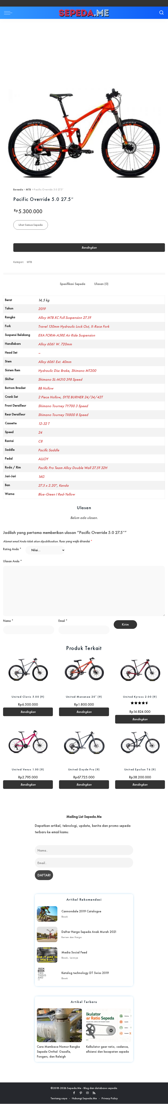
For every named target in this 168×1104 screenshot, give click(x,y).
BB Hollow (45, 388)
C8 (40, 441)
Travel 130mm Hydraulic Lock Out (63, 326)
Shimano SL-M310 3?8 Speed (60, 379)
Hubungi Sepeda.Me (84, 1098)
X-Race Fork (100, 326)
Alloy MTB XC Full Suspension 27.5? (64, 317)
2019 (41, 308)
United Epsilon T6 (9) (140, 769)
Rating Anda (12, 549)
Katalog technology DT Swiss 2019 (85, 973)
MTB (28, 189)
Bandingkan (89, 247)
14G (41, 476)
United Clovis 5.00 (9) (28, 696)
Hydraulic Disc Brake (53, 370)
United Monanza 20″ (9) (84, 696)
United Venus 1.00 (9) (28, 769)
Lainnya (74, 957)
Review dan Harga (71, 937)
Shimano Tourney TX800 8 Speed (63, 414)
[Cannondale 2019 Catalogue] (47, 914)
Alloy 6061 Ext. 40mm (54, 361)
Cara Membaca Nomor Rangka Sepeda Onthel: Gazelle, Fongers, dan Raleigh (58, 1051)
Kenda (64, 485)
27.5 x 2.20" (47, 485)
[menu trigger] (9, 13)
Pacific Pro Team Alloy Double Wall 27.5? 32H (72, 467)
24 (40, 432)
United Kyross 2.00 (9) (140, 696)
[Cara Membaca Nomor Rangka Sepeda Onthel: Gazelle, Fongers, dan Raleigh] (59, 1025)
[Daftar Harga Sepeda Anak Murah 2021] (47, 934)
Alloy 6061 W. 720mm (55, 344)
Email (62, 621)
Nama (8, 621)
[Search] (161, 13)
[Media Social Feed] (47, 955)
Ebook (64, 916)
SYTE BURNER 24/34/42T (82, 397)
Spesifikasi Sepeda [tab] (72, 284)
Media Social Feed (74, 952)
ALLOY (43, 458)
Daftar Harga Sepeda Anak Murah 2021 (89, 932)
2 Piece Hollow (49, 397)
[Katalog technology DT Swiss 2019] (47, 975)
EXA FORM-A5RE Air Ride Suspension (66, 335)
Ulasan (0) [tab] (101, 284)
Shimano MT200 (83, 370)
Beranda (18, 189)
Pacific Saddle (48, 450)
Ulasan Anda (12, 561)
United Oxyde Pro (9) (84, 769)
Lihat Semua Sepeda (31, 225)
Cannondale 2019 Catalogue (81, 911)
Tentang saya (58, 1098)
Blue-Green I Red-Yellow (56, 494)
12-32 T (43, 423)
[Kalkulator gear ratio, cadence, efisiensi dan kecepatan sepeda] (108, 1025)
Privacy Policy (110, 1098)
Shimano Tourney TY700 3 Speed (63, 405)
